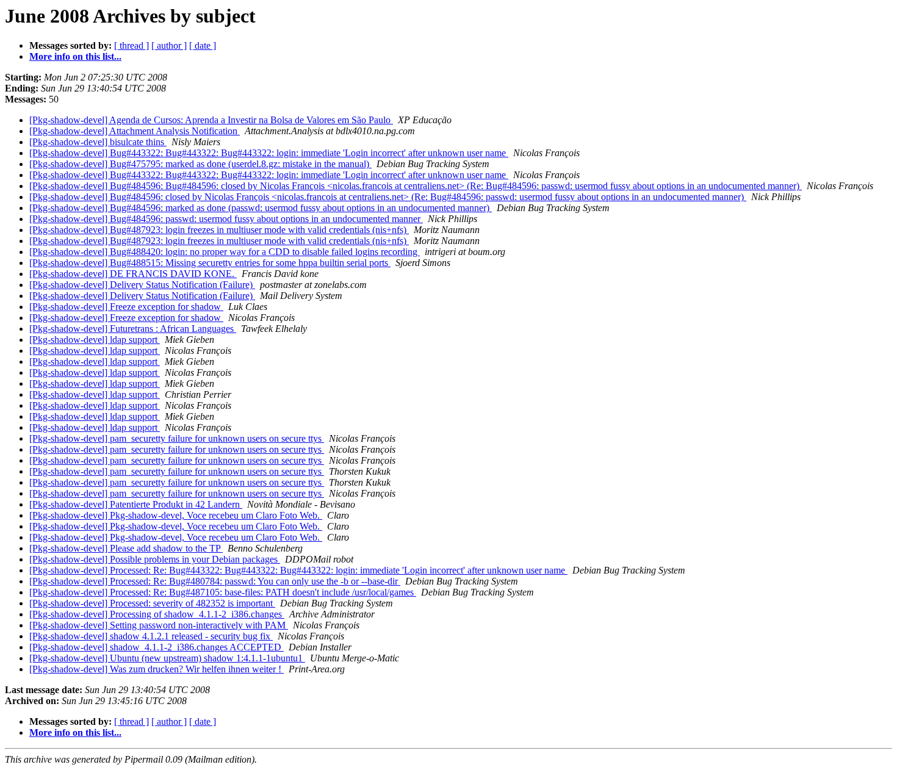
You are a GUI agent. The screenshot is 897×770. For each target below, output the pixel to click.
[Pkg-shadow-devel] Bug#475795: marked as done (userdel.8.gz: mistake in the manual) (200, 164)
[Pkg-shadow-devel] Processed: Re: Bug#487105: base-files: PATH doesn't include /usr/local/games (222, 592)
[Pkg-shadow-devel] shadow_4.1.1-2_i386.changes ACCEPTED (156, 647)
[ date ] (202, 45)
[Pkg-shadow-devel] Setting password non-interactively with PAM (158, 625)
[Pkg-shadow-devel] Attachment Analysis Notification (134, 131)
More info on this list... (75, 56)
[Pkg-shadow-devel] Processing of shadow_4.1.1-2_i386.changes (156, 614)
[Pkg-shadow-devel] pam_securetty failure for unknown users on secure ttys (176, 438)
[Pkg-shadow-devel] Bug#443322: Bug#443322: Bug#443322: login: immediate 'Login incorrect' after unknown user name (268, 153)
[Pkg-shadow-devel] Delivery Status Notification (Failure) (142, 284)
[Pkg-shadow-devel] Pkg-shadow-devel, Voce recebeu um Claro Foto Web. (175, 515)
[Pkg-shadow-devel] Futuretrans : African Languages (132, 328)
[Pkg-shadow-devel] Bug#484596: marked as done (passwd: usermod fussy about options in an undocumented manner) (260, 208)
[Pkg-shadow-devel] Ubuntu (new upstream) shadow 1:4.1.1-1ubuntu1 (167, 658)
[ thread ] (131, 45)
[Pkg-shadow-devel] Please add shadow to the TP (126, 548)
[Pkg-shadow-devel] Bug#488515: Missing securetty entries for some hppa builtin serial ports (210, 262)
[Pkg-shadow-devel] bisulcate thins (98, 142)
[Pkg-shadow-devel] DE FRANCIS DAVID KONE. (133, 273)
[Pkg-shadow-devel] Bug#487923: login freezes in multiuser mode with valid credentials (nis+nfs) (219, 230)
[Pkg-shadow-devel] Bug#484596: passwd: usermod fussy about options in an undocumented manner (226, 219)
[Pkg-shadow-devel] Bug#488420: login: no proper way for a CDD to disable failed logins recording (224, 251)
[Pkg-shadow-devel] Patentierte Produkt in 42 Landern (135, 504)
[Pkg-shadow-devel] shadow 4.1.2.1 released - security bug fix (151, 636)
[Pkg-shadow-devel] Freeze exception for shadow (126, 306)
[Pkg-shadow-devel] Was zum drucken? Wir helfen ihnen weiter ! (156, 669)
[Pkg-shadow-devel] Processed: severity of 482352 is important (152, 603)
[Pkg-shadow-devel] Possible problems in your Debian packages (154, 559)
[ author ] (169, 45)
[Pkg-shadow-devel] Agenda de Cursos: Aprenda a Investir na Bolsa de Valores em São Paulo (211, 120)
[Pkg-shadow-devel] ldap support (94, 339)
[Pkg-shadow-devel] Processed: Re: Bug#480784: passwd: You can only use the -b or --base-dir (214, 581)
